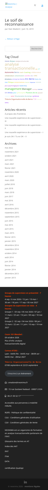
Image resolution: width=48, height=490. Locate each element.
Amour (12, 61)
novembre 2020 (12, 172)
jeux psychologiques (12, 86)
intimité (38, 82)
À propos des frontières (15, 114)
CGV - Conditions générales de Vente (21, 422)
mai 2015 (9, 225)
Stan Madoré (14, 29)
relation (7, 96)
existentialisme (19, 82)
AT (39, 69)
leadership (23, 86)
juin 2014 (9, 261)
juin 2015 (9, 221)
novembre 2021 (12, 151)
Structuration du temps (23, 96)
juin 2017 (9, 196)
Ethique (11, 82)
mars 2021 (9, 164)
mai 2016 (9, 200)
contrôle (27, 76)
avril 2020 (9, 176)
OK (6, 93)
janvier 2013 (10, 277)
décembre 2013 (12, 273)
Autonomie (9, 72)
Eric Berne (29, 79)
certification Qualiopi (14, 468)
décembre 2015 (12, 208)
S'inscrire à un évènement (19, 373)
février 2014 (10, 265)
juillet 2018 (10, 184)
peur (15, 93)
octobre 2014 (10, 253)
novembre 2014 (12, 249)
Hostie (27, 82)
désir (32, 76)
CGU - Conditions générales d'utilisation (22, 417)
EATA (7, 461)
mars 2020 (9, 180)
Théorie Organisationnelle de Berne (19, 99)
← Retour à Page (12, 39)
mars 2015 (9, 233)
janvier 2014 (10, 269)
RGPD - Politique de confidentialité (20, 412)
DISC (35, 76)
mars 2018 (9, 192)
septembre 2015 (12, 216)
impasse (32, 82)
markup (34, 89)
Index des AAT (11, 446)
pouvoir (40, 93)
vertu (7, 103)
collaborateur (36, 72)
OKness (10, 93)
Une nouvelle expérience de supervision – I (24, 132)
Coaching (27, 72)
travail (39, 99)
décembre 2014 (12, 245)
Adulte (7, 61)
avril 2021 (9, 160)
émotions (8, 79)
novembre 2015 (12, 212)
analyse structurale (22, 61)
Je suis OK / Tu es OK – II (16, 136)
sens (12, 96)
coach (21, 72)
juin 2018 (9, 188)
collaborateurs (9, 76)
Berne (16, 72)
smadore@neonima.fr (18, 382)
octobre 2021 (10, 156)
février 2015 (10, 237)
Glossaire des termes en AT (17, 441)
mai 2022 (9, 147)
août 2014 (9, 257)
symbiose (35, 96)
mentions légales (32, 486)
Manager (27, 88)
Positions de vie (31, 93)
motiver (40, 89)
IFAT (7, 451)
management (13, 89)
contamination (19, 76)
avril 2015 (9, 229)
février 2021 (10, 168)
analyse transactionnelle (20, 66)
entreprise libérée (18, 79)
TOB (34, 99)
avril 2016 (9, 204)
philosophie (21, 93)
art (36, 69)
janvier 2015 (10, 241)
